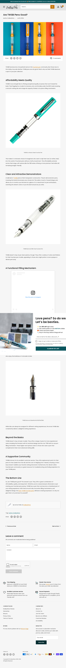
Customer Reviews (41, 618)
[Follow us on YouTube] (13, 654)
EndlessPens (27, 505)
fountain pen (37, 67)
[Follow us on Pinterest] (10, 654)
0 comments (57, 58)
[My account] (58, 7)
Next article (55, 526)
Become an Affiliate (41, 616)
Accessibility (39, 621)
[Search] (52, 7)
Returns (5, 613)
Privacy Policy (7, 616)
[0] (61, 7)
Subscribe (41, 642)
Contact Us (39, 611)
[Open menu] (4, 6)
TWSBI (15, 178)
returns (48, 584)
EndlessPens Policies (8, 609)
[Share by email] (20, 58)
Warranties (6, 611)
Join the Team (40, 613)
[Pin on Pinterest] (14, 58)
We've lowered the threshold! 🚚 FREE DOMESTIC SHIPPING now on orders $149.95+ (33, 1)
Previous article (11, 526)
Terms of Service (8, 618)
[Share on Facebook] (11, 58)
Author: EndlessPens (8, 18)
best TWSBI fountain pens (26, 491)
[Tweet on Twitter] (17, 58)
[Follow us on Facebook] (4, 654)
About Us (38, 609)
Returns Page (24, 629)
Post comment (13, 571)
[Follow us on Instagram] (7, 654)
